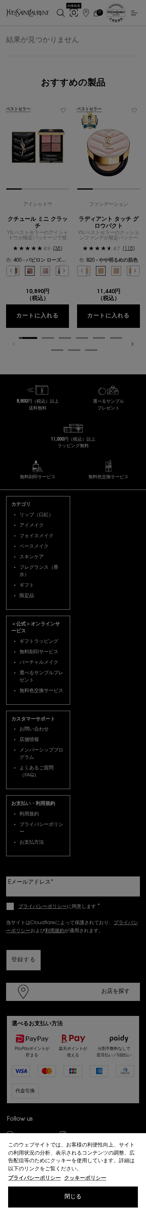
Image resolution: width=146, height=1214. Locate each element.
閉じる (73, 1197)
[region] (73, 1173)
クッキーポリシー (85, 1178)
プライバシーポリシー (34, 1178)
